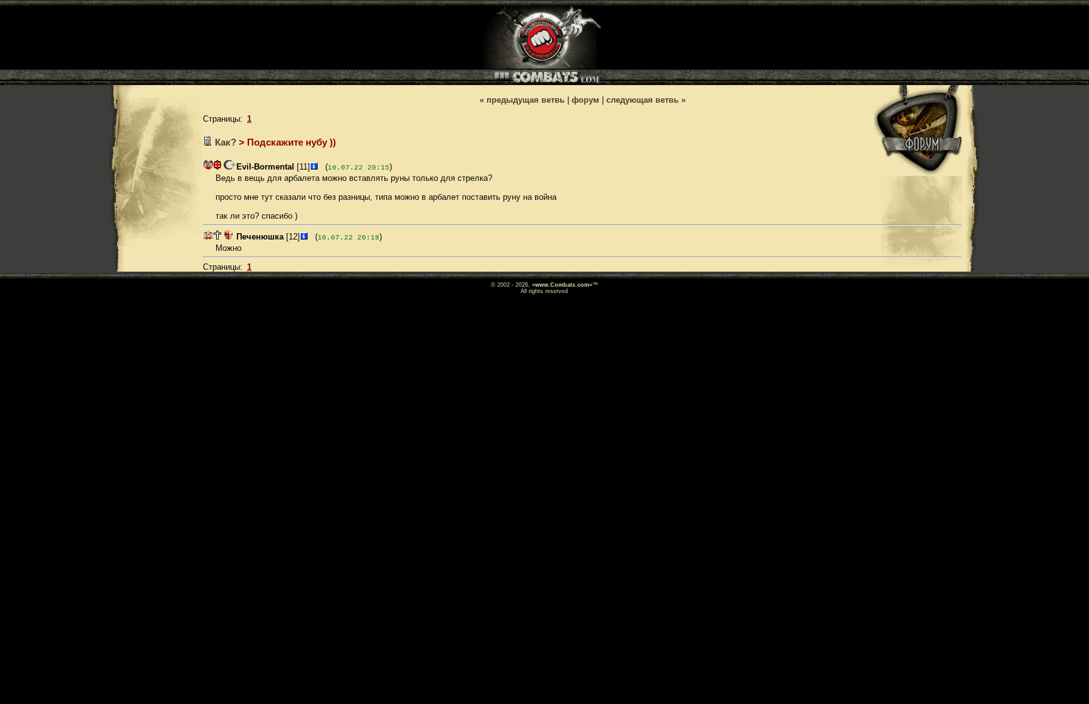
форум (585, 100)
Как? (225, 142)
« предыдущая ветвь (522, 100)
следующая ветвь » (646, 100)
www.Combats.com (562, 285)
